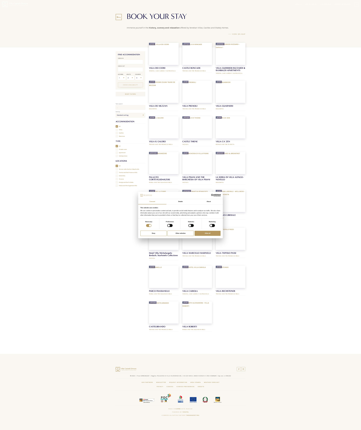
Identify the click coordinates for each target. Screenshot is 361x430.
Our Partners (147, 382)
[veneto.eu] (147, 400)
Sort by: (118, 111)
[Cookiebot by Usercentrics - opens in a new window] (212, 195)
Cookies (169, 386)
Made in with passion (180, 409)
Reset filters (130, 94)
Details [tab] (180, 201)
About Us (298, 4)
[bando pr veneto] (180, 399)
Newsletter (161, 382)
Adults (129, 74)
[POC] (165, 398)
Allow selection (181, 233)
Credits (201, 386)
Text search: (119, 104)
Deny (153, 233)
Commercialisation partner (180, 415)
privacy (160, 386)
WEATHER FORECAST (212, 382)
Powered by (180, 412)
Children (138, 74)
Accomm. (120, 74)
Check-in (121, 58)
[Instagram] (243, 369)
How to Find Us (311, 4)
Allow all (207, 233)
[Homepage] (15, 4)
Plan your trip (325, 4)
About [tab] (209, 201)
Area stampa (195, 382)
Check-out (121, 66)
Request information (178, 382)
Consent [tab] (152, 201)
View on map (238, 34)
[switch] (170, 225)
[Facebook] (239, 369)
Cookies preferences (185, 386)
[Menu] (357, 4)
